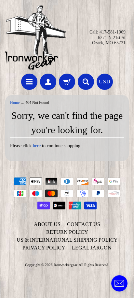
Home (15, 103)
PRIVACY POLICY (43, 247)
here (37, 145)
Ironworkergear (65, 265)
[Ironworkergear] (35, 37)
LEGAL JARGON (92, 247)
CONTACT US (83, 224)
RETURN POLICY (67, 232)
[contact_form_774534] (119, 283)
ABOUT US (47, 224)
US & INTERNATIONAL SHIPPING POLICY (67, 240)
